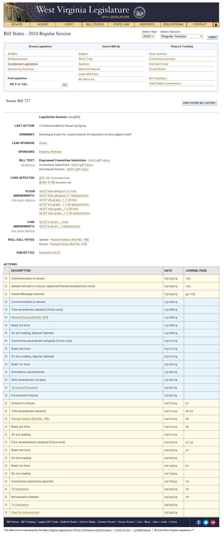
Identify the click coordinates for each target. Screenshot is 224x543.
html (91, 160)
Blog (147, 521)
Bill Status (13, 521)
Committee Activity (162, 59)
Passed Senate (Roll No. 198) (70, 239)
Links (164, 521)
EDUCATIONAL (173, 24)
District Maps (87, 521)
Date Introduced (89, 69)
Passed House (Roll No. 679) (68, 244)
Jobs (155, 521)
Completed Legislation (23, 64)
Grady (43, 143)
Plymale (56, 151)
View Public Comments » (165, 83)
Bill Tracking (28, 521)
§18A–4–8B (47, 182)
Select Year (149, 31)
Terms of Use (122, 530)
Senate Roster (106, 521)
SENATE (17, 24)
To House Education (24, 387)
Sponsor (83, 64)
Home (173, 521)
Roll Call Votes (158, 64)
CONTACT (200, 24)
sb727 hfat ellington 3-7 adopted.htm (64, 195)
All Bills (12, 54)
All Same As (86, 79)
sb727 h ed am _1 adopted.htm (59, 226)
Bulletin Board (69, 521)
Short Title (85, 59)
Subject (83, 54)
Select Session (170, 31)
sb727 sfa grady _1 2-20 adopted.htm (64, 204)
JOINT (68, 24)
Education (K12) (49, 252)
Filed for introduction (25, 512)
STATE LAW (121, 24)
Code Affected (88, 74)
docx (106, 160)
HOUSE (43, 24)
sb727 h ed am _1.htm (53, 222)
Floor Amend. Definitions (23, 200)
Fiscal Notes (157, 69)
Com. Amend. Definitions (23, 231)
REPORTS (147, 24)
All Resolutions (17, 59)
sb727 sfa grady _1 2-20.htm (58, 200)
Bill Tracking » (158, 78)
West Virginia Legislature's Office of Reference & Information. (77, 530)
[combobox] (34, 84)
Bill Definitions (28, 165)
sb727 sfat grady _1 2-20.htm (58, 209)
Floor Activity (158, 54)
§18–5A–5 (46, 177)
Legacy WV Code (48, 521)
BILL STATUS (95, 24)
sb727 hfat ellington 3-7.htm (58, 191)
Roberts (44, 151)
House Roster (126, 521)
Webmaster (144, 530)
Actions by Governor (21, 69)
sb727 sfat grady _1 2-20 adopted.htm (64, 213)
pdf (99, 160)
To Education (20, 489)
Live (139, 521)
